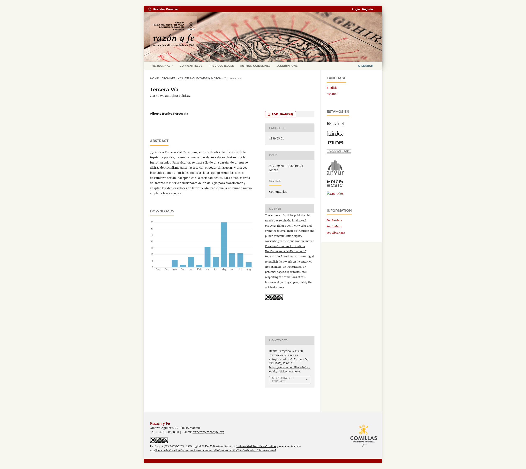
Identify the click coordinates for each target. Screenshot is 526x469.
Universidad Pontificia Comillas (256, 446)
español (332, 94)
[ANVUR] (335, 174)
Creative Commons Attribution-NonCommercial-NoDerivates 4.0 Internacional (285, 251)
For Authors (334, 226)
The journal (160, 65)
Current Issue (191, 65)
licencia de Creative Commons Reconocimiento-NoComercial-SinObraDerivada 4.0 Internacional (215, 450)
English (332, 88)
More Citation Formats (283, 379)
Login (356, 9)
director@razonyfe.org (208, 432)
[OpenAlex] (335, 194)
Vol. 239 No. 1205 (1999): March (199, 78)
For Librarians (336, 232)
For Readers (334, 220)
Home (154, 78)
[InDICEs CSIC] (335, 186)
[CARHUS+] (339, 152)
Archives (168, 78)
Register (368, 9)
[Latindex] (335, 135)
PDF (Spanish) (282, 114)
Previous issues (221, 65)
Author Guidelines (255, 65)
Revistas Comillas (165, 9)
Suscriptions (287, 65)
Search (367, 65)
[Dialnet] (336, 125)
